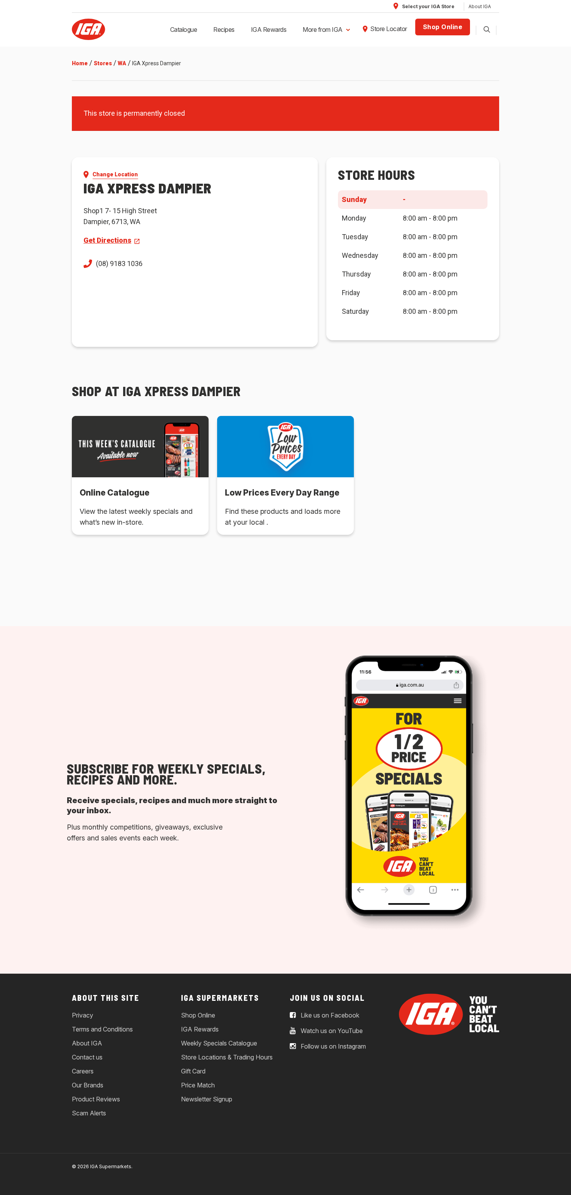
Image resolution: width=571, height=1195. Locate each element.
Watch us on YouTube (331, 1031)
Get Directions (107, 240)
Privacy (82, 1015)
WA (122, 63)
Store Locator (388, 29)
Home (80, 63)
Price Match (198, 1085)
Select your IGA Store (427, 6)
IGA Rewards (269, 29)
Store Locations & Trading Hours (227, 1057)
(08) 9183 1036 (119, 263)
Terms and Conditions (102, 1029)
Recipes (224, 29)
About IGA (479, 6)
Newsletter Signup (206, 1099)
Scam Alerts (89, 1113)
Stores (103, 63)
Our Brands (87, 1085)
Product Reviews (96, 1099)
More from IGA (323, 29)
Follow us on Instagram (332, 1047)
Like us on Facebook (329, 1015)
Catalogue (183, 29)
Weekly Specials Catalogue (219, 1043)
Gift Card (193, 1071)
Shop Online (443, 27)
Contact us (87, 1057)
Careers (83, 1071)
